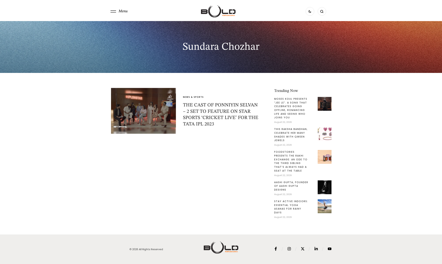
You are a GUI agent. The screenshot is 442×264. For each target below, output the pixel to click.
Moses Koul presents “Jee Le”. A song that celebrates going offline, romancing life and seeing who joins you (290, 108)
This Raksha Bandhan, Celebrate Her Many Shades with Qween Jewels (291, 134)
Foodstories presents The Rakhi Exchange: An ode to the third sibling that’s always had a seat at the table (291, 161)
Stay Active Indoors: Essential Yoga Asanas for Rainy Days (291, 207)
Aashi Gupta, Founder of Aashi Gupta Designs (291, 186)
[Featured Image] (143, 111)
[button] (119, 11)
